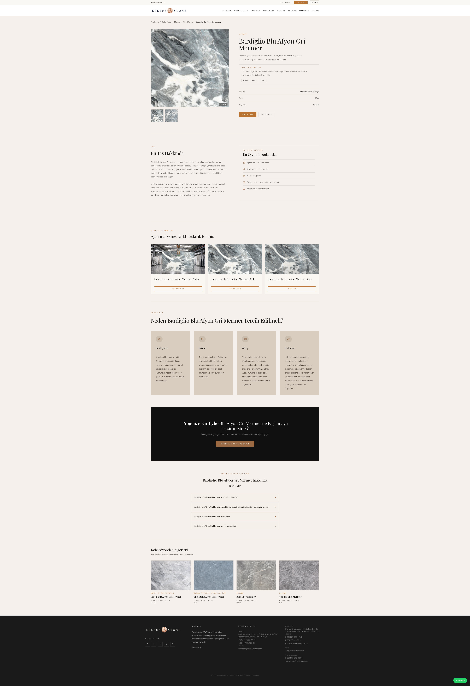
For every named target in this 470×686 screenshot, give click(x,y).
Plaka (245, 80)
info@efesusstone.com (294, 651)
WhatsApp (266, 114)
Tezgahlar (268, 10)
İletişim (315, 10)
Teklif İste (247, 114)
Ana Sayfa (226, 10)
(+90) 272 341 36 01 (246, 643)
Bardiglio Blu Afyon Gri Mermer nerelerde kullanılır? (235, 497)
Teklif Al (301, 2)
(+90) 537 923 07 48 (158, 2)
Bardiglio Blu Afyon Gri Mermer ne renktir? (235, 516)
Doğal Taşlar (241, 10)
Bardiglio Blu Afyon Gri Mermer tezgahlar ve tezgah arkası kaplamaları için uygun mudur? (235, 507)
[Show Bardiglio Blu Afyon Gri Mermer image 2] (171, 115)
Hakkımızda (304, 10)
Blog (287, 2)
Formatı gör (178, 288)
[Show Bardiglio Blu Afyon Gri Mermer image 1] (157, 115)
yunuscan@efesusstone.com (250, 649)
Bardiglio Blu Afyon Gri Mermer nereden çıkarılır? (235, 526)
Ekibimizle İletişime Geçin (235, 444)
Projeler (292, 10)
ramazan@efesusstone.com (296, 661)
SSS (281, 2)
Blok (254, 80)
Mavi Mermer (188, 22)
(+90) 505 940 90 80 (294, 658)
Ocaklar (281, 10)
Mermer (177, 22)
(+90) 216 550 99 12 (293, 640)
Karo (263, 80)
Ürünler (255, 10)
